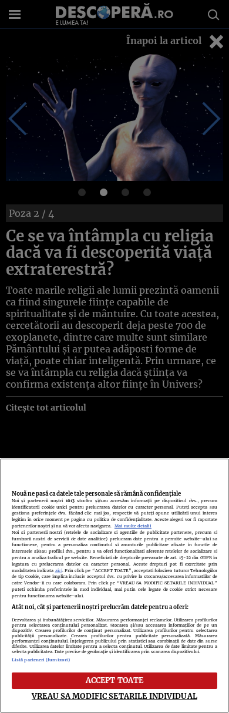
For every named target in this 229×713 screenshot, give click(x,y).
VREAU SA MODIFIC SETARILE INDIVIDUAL (114, 696)
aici (58, 570)
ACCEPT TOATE (115, 680)
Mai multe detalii (132, 526)
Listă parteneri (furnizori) (41, 659)
